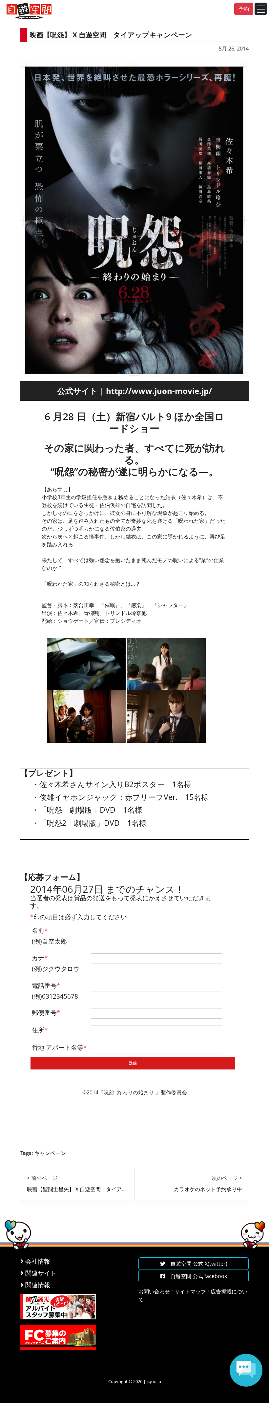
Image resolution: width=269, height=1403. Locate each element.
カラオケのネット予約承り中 (208, 1189)
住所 (40, 1030)
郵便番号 (46, 1012)
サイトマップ (190, 1291)
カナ (40, 957)
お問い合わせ (154, 1291)
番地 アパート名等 (59, 1047)
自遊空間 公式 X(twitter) (196, 1263)
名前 (40, 930)
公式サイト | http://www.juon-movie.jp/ (134, 390)
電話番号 (46, 985)
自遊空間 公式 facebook (196, 1276)
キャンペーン (50, 1153)
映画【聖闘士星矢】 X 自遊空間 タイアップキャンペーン (95, 1189)
